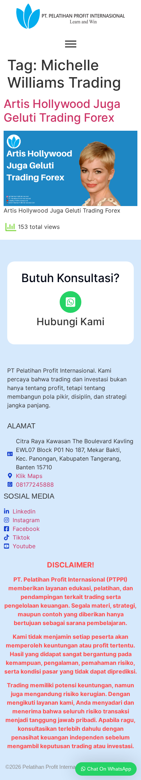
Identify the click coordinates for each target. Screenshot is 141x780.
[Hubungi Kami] (70, 302)
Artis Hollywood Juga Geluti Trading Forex (62, 111)
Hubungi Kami (70, 321)
